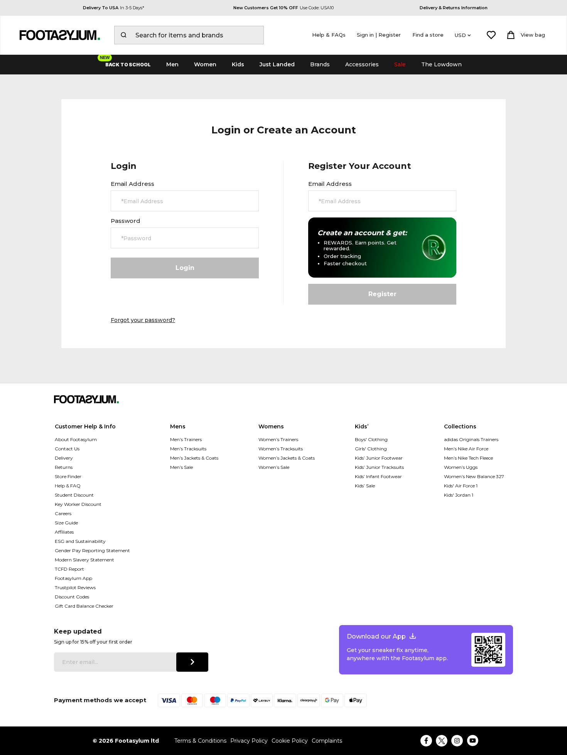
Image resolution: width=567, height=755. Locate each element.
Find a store (428, 35)
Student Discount (74, 495)
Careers (63, 513)
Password (125, 220)
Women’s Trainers (278, 439)
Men (172, 64)
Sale (400, 64)
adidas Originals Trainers (471, 439)
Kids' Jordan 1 (458, 495)
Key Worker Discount (78, 504)
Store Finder (68, 476)
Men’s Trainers (186, 439)
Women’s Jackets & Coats (286, 458)
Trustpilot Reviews (75, 587)
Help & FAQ (68, 486)
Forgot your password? (143, 320)
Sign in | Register (379, 35)
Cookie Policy (290, 741)
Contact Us (67, 449)
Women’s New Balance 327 (474, 476)
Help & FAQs (329, 35)
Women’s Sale (273, 467)
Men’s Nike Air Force (466, 449)
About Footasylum (76, 439)
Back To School (128, 64)
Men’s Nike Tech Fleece (468, 458)
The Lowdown (441, 64)
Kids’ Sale (365, 486)
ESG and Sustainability (80, 541)
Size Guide (66, 523)
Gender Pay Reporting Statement (92, 550)
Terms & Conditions (200, 741)
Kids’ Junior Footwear (379, 458)
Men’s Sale (181, 467)
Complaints (327, 741)
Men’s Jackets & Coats (194, 458)
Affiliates (64, 532)
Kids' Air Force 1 (461, 486)
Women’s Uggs (461, 467)
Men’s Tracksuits (188, 449)
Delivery (64, 458)
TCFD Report (69, 569)
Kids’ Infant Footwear (378, 476)
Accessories (362, 64)
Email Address (132, 183)
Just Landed (277, 64)
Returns (64, 467)
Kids (238, 64)
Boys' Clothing (371, 439)
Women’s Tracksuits (280, 449)
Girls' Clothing (371, 449)
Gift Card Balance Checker (84, 606)
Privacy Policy (249, 741)
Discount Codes (72, 597)
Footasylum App (73, 578)
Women (205, 64)
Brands (320, 64)
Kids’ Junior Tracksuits (379, 467)
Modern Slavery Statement (84, 560)
